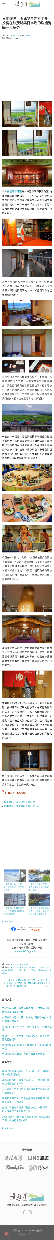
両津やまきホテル (36, 967)
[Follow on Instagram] (30, 1213)
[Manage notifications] (6, 1233)
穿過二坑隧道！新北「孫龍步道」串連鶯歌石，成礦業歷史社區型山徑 (24, 1109)
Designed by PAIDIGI (27, 1234)
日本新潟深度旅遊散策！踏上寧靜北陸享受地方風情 (39, 887)
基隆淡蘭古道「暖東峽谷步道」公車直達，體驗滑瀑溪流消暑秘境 (26, 1010)
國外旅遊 (9, 970)
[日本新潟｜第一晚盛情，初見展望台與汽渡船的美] (15, 876)
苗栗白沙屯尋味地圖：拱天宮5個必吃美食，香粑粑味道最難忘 (26, 1019)
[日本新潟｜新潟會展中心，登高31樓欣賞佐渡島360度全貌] (15, 900)
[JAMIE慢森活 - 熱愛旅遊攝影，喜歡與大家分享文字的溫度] (27, 4)
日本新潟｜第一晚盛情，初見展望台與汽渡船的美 (14, 887)
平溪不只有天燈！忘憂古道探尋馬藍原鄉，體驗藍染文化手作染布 (26, 1100)
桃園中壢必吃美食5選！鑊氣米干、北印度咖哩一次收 (26, 1047)
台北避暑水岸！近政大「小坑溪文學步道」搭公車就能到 (26, 1091)
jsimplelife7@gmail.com (27, 951)
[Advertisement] (27, 72)
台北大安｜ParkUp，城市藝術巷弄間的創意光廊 (37, 983)
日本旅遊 (24, 964)
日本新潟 (15, 964)
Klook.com (8, 921)
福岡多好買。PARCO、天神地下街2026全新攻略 (27, 1028)
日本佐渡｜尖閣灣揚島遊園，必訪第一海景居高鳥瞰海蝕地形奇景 (39, 911)
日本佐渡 (24, 967)
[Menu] (4, 4)
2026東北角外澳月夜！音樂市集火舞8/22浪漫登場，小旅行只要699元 (26, 1119)
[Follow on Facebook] (24, 1213)
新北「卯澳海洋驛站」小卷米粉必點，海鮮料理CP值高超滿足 (26, 1073)
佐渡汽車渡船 (29, 970)
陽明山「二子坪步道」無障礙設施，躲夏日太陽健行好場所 (26, 1038)
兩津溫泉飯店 (42, 970)
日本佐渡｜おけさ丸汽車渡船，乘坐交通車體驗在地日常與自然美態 (16, 983)
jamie (27, 35)
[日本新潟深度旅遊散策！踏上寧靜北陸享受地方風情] (40, 876)
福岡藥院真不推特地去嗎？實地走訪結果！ (24, 1054)
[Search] (51, 4)
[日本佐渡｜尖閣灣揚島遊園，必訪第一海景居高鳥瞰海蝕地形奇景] (40, 900)
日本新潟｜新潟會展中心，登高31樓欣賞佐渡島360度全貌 (14, 911)
